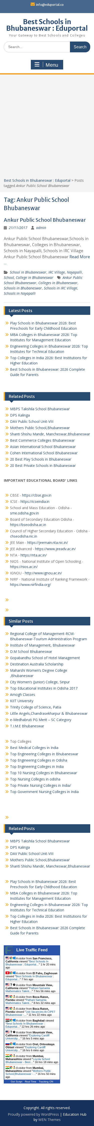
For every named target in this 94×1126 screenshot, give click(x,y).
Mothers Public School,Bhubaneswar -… (28, 1072)
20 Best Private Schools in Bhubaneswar (43, 465)
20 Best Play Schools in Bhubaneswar (40, 459)
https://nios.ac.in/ (24, 566)
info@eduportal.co (50, 5)
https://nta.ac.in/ (34, 555)
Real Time (30, 1081)
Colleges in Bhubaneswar (57, 282)
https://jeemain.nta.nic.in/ (47, 542)
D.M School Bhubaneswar (31, 651)
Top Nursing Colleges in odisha (35, 779)
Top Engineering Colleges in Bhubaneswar (44, 754)
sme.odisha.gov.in (24, 513)
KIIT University (21, 700)
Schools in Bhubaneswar (23, 288)
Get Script (16, 1081)
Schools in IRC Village (60, 288)
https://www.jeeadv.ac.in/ (55, 548)
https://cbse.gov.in (36, 495)
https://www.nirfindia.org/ (30, 584)
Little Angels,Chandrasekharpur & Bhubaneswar (48, 713)
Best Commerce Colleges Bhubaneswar (42, 440)
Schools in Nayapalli (20, 293)
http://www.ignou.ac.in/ (43, 573)
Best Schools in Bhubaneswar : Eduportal (47, 25)
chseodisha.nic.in (23, 536)
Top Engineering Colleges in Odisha (38, 760)
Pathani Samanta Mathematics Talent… (28, 990)
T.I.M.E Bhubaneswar (27, 726)
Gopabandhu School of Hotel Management (45, 657)
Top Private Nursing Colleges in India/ (40, 785)
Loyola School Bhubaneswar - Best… (28, 1061)
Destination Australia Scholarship (36, 664)
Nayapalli (74, 272)
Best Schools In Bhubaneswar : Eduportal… (27, 963)
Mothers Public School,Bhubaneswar (40, 427)
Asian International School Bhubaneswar (43, 446)
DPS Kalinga (20, 415)
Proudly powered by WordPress (33, 1114)
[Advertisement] (47, 128)
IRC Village (56, 272)
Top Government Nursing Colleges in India (44, 791)
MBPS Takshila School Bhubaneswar (40, 408)
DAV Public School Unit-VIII (31, 421)
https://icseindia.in (35, 501)
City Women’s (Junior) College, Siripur (40, 682)
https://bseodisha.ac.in (28, 524)
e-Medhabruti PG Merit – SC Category (40, 719)
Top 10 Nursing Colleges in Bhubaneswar (43, 772)
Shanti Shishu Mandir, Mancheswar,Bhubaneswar (50, 434)
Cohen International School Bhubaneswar (43, 453)
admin (41, 227)
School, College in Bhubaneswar (28, 277)
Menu (52, 65)
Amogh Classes (22, 694)
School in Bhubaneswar (28, 272)
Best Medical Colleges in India (34, 747)
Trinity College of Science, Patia (35, 707)
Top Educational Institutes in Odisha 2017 (43, 688)
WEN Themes (49, 1119)
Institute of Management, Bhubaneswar (42, 645)
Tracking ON (46, 1081)
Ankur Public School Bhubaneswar (45, 220)
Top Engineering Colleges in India (37, 766)
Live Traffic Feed (32, 950)
